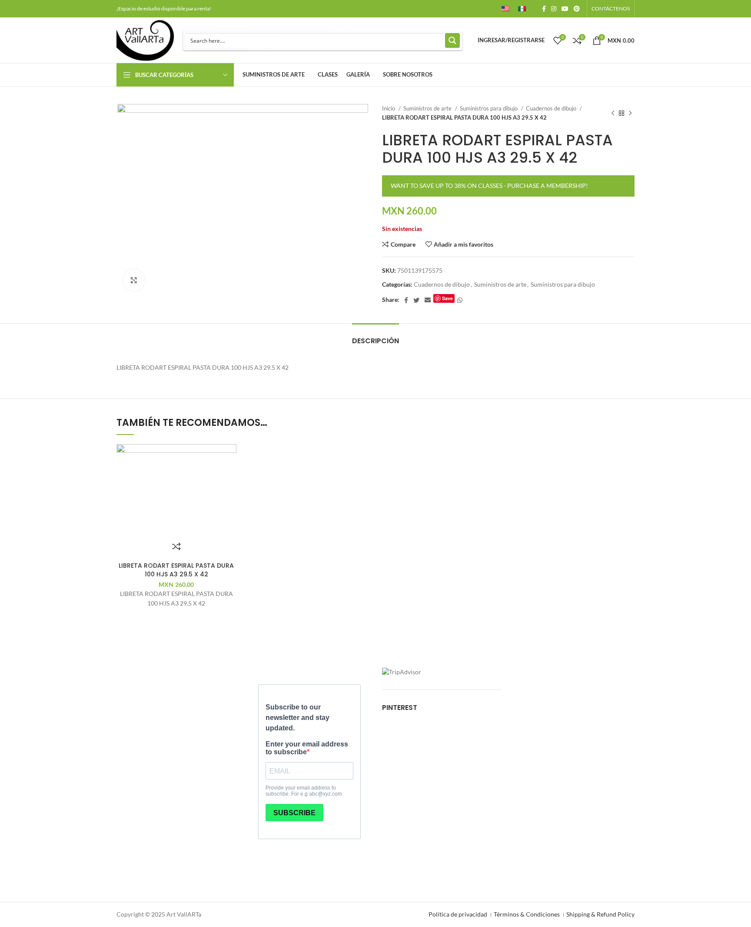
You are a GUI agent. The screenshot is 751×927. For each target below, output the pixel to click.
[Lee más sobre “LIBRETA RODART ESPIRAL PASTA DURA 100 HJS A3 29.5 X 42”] (634, 476)
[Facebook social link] (543, 8)
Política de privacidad (458, 914)
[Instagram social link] (553, 8)
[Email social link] (427, 300)
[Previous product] (612, 113)
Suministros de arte (428, 108)
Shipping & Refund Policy (600, 914)
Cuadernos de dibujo (552, 108)
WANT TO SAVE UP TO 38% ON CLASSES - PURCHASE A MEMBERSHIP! (489, 185)
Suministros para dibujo (489, 108)
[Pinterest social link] (576, 8)
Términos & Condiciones (527, 914)
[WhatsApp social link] (460, 300)
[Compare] (176, 546)
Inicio (389, 108)
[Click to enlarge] (134, 280)
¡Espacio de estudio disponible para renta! (163, 8)
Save (447, 298)
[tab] (375, 336)
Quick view (634, 496)
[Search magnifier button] (452, 40)
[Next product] (630, 113)
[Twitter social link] (416, 300)
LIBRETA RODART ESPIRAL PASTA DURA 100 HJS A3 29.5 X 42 (176, 570)
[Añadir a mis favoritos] (634, 457)
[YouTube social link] (565, 8)
